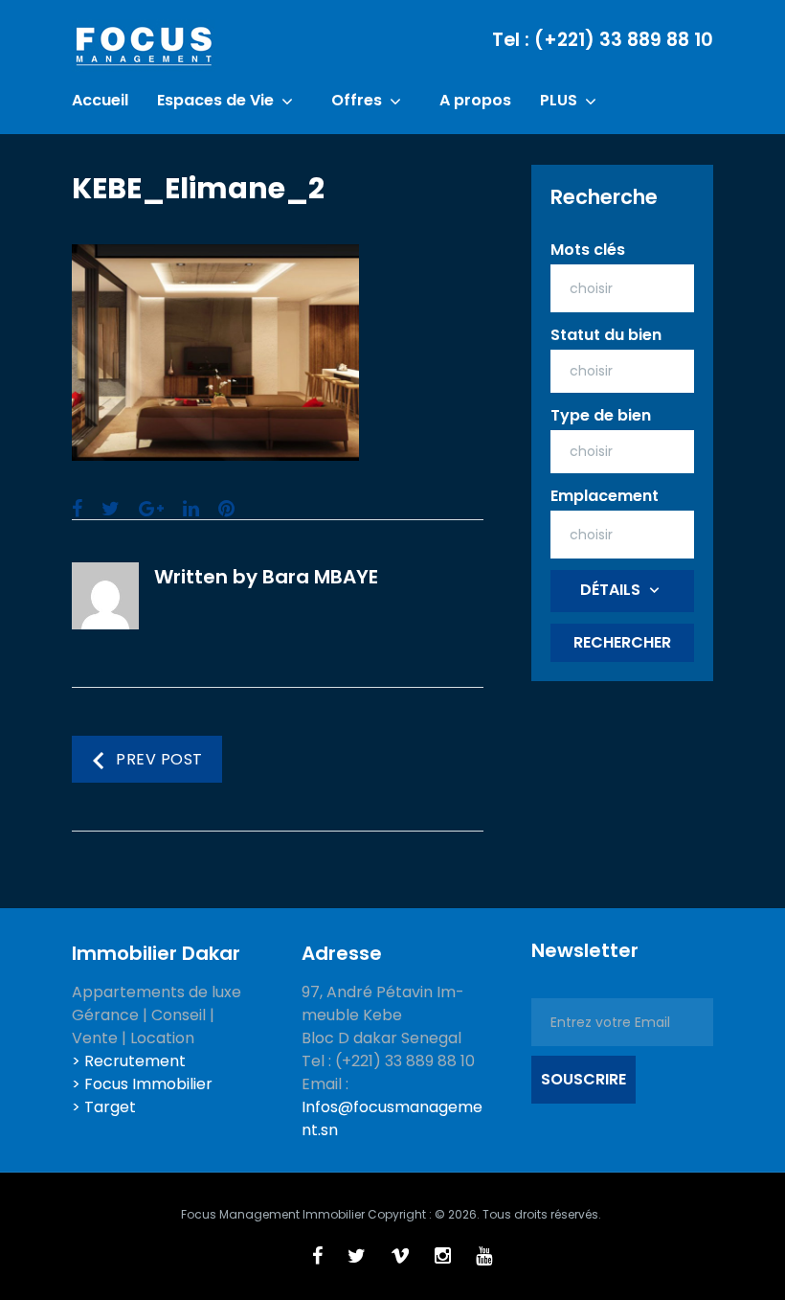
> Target (104, 1107)
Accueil (100, 101)
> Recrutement (129, 1061)
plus (558, 101)
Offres (356, 101)
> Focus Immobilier (142, 1084)
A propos (475, 101)
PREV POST (159, 760)
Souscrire (583, 1079)
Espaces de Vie (215, 101)
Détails (610, 590)
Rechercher (622, 642)
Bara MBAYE (320, 576)
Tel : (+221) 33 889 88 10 (602, 40)
